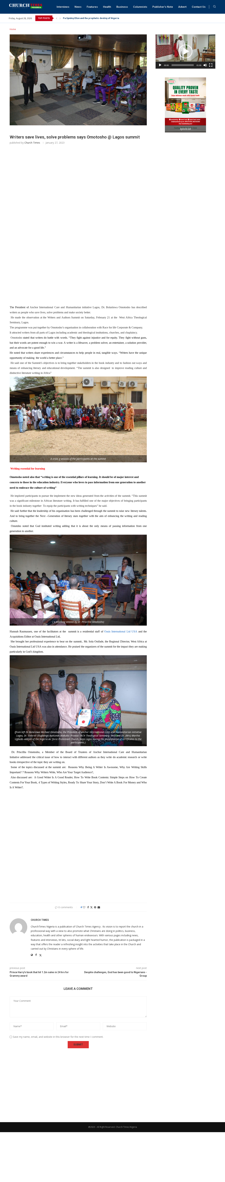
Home (13, 29)
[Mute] (205, 65)
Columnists (140, 6)
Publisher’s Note (162, 6)
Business (122, 6)
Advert (182, 6)
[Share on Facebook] (88, 907)
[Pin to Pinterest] (95, 907)
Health (107, 6)
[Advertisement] (78, 199)
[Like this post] (84, 907)
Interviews (63, 6)
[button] (56, 18)
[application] (185, 51)
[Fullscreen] (211, 65)
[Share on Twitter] (91, 907)
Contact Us (198, 6)
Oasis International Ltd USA (120, 631)
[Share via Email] (99, 907)
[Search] (214, 7)
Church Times (32, 142)
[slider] (183, 65)
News (78, 6)
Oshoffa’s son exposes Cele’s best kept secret (88, 18)
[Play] (160, 65)
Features (92, 6)
